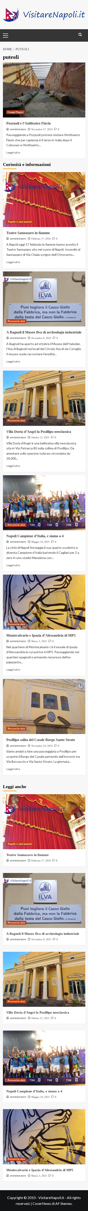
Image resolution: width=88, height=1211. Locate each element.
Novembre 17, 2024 (42, 129)
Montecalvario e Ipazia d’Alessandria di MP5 (41, 635)
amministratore (18, 129)
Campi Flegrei (15, 112)
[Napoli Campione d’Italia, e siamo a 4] (44, 502)
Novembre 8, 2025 (41, 338)
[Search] (80, 35)
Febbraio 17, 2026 (41, 238)
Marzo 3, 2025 (39, 641)
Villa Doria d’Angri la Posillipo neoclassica (38, 432)
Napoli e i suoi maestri (20, 221)
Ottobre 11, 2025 (40, 437)
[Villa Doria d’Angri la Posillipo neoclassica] (44, 398)
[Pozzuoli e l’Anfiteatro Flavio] (44, 90)
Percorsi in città (16, 321)
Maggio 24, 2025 (40, 541)
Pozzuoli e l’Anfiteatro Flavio (28, 123)
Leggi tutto (13, 152)
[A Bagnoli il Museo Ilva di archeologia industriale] (44, 298)
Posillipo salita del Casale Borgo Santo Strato (40, 740)
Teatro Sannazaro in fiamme (28, 233)
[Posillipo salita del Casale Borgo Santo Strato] (44, 706)
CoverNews (41, 1203)
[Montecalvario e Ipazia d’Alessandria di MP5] (44, 602)
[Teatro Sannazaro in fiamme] (44, 199)
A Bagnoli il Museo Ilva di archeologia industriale (43, 332)
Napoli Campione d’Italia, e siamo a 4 (35, 536)
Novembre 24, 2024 (42, 745)
